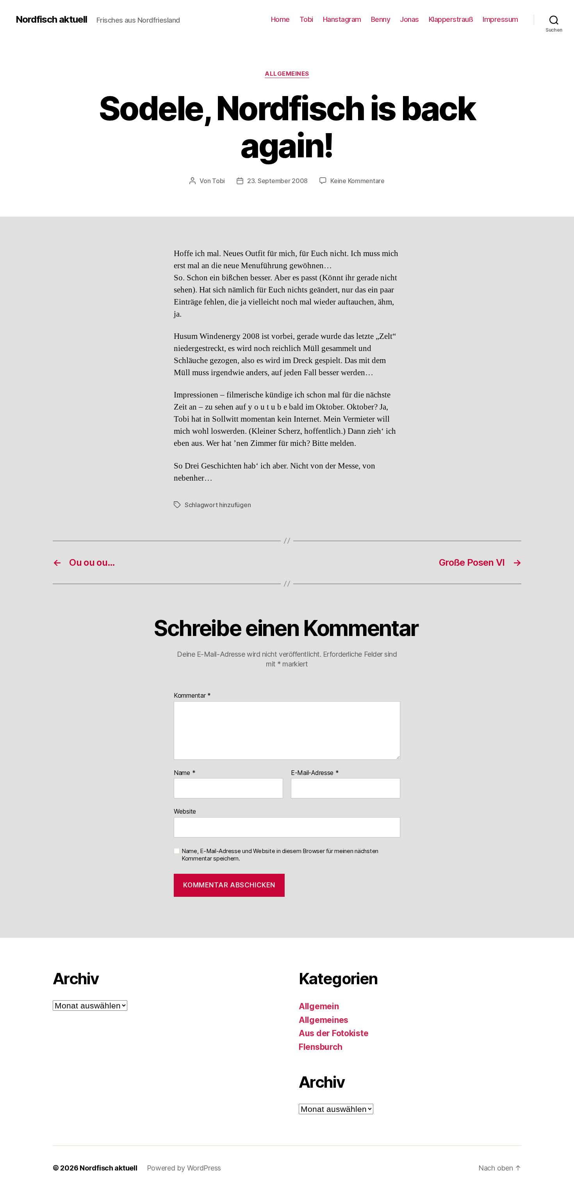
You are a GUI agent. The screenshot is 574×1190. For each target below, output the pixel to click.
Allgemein (319, 1006)
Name (184, 773)
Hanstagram (342, 19)
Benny (380, 19)
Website (185, 811)
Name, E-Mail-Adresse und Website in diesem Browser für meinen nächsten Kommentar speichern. (280, 855)
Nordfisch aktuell (51, 19)
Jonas (409, 19)
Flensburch (320, 1047)
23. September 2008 (277, 181)
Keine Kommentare (357, 181)
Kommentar (192, 695)
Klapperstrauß (451, 19)
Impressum (500, 19)
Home (280, 19)
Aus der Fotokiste (333, 1033)
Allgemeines (287, 73)
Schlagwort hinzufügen (218, 505)
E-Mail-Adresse (315, 773)
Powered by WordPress (184, 1168)
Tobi (306, 19)
